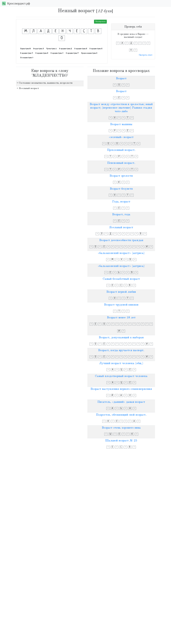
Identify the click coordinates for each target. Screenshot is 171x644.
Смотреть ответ (145, 55)
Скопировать (100, 21)
